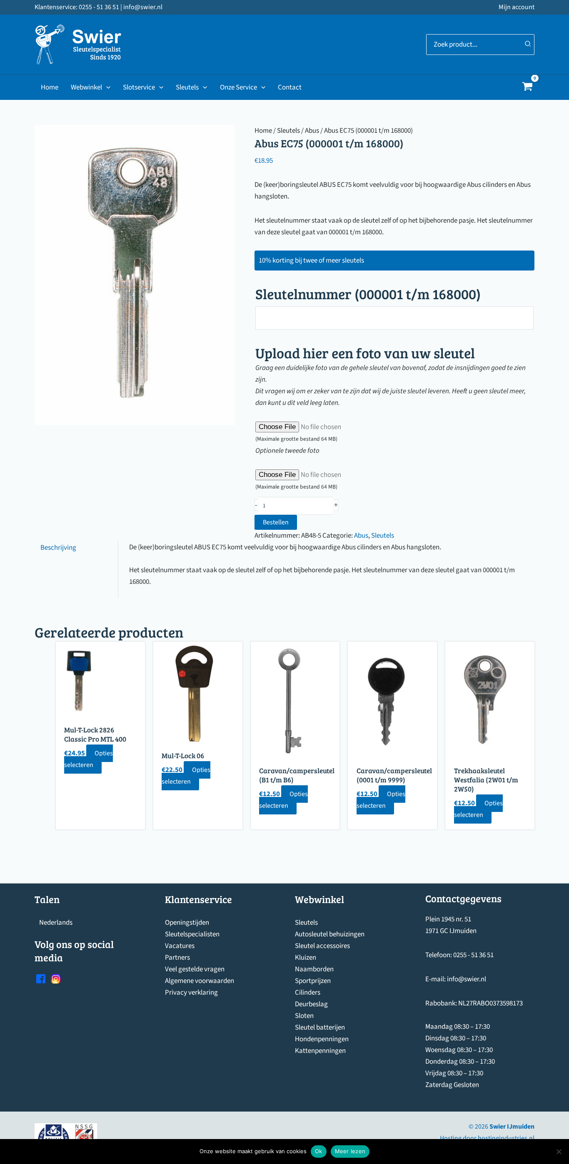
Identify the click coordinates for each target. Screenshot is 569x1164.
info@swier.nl (466, 979)
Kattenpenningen (320, 1051)
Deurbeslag (311, 1004)
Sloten (304, 1016)
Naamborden (314, 969)
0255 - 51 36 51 (473, 955)
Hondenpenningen (322, 1039)
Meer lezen (350, 1151)
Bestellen (276, 522)
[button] (106, 87)
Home (49, 87)
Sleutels (187, 87)
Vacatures (180, 946)
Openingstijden (187, 923)
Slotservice (139, 87)
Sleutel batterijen (320, 1027)
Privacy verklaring (191, 993)
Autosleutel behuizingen (329, 934)
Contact (290, 87)
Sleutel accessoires (322, 946)
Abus (312, 131)
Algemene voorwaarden (199, 981)
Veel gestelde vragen (195, 969)
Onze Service (238, 87)
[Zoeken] (528, 45)
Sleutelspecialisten (192, 934)
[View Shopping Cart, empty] (527, 87)
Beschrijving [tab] (58, 547)
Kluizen (305, 958)
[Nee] (558, 1151)
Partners (177, 958)
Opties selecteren (88, 759)
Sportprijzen (313, 981)
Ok (318, 1151)
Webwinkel (86, 87)
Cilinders (307, 993)
